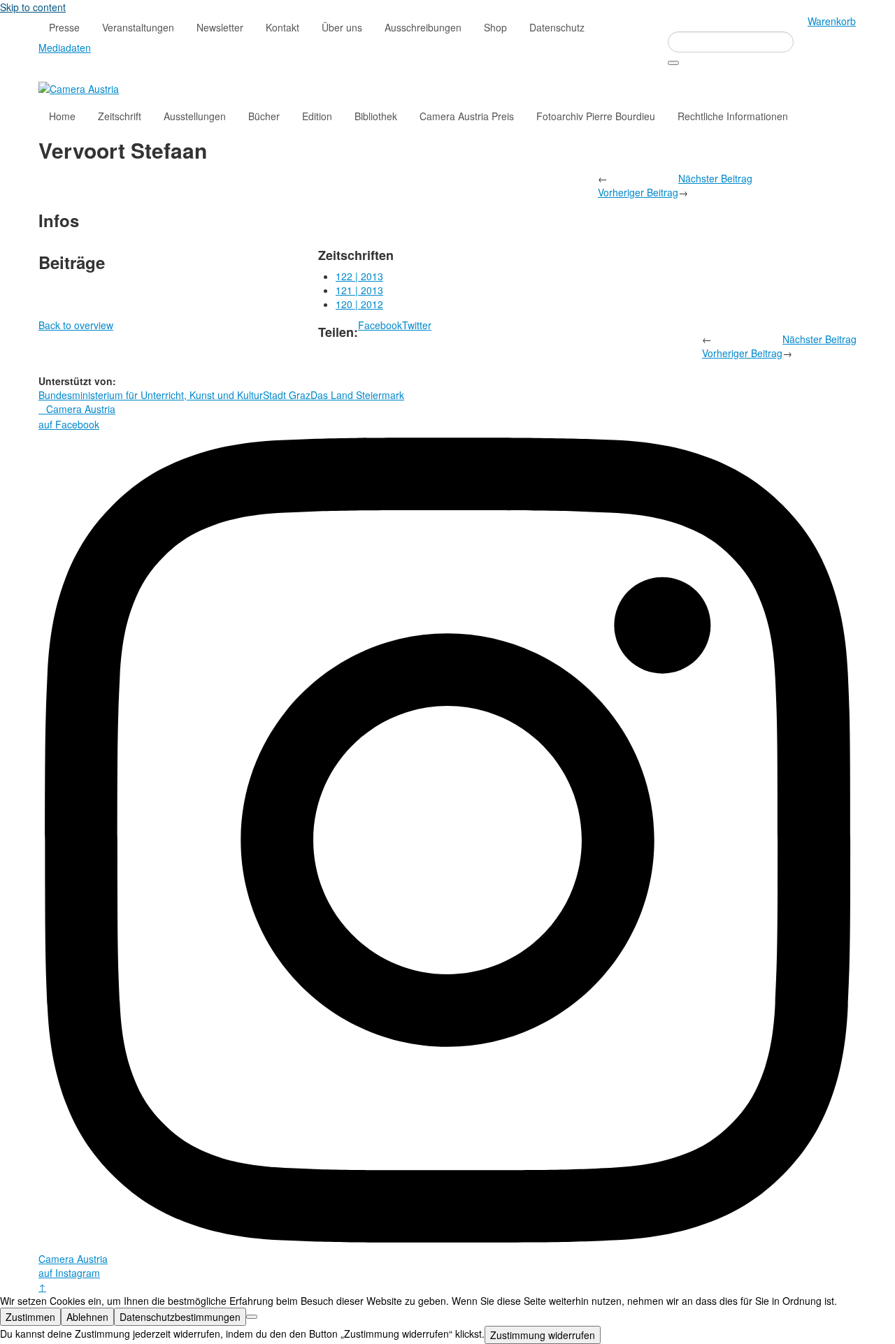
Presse (64, 27)
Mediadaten (64, 48)
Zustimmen (30, 1317)
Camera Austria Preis (467, 116)
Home (62, 116)
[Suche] (673, 63)
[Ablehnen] (251, 1317)
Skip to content (33, 7)
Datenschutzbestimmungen (180, 1317)
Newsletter (219, 27)
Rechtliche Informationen (733, 116)
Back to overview (75, 325)
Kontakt (282, 27)
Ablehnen (87, 1317)
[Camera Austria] (78, 87)
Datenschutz (557, 27)
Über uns (342, 27)
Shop (495, 27)
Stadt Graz (286, 395)
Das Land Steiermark (357, 395)
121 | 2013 (359, 290)
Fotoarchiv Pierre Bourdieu (595, 116)
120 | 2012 (359, 304)
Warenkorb (832, 21)
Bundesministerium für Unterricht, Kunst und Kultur (150, 395)
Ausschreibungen (423, 27)
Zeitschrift (119, 116)
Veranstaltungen (138, 27)
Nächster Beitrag (715, 178)
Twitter (416, 325)
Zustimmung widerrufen (542, 1335)
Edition (317, 116)
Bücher (264, 116)
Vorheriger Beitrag (638, 192)
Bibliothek (376, 116)
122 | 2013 (359, 276)
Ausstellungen (195, 116)
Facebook (380, 325)
